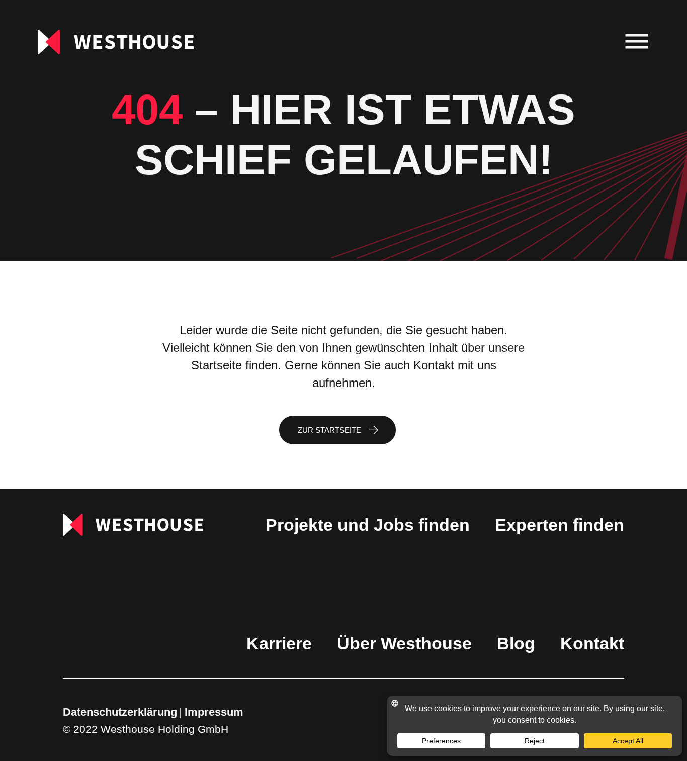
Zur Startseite (329, 430)
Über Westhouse (404, 643)
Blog (516, 643)
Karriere (279, 643)
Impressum (214, 712)
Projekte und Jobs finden (368, 524)
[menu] (637, 42)
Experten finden (559, 524)
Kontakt (592, 643)
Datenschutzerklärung (120, 712)
